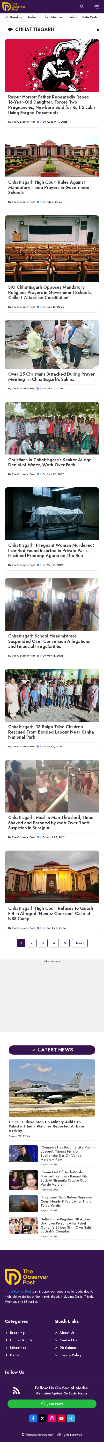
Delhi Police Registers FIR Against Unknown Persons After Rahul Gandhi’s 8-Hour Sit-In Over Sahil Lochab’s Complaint (66, 1225)
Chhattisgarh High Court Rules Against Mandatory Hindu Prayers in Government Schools (49, 187)
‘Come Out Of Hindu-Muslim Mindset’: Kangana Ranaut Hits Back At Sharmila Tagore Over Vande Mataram (64, 1178)
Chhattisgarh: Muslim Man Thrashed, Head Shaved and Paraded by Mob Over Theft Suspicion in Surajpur (51, 822)
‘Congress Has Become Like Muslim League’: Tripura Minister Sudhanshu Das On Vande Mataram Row (68, 1153)
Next (80, 943)
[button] (82, 7)
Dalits (72, 17)
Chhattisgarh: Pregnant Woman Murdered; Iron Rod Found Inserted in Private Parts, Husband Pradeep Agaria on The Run (51, 550)
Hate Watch (91, 17)
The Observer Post (23, 122)
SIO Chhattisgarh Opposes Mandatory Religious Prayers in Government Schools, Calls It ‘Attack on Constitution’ (50, 292)
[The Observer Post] (13, 6)
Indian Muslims (52, 17)
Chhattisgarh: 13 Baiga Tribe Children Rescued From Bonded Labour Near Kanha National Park (51, 732)
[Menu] (96, 7)
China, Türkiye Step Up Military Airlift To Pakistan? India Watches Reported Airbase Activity (46, 1126)
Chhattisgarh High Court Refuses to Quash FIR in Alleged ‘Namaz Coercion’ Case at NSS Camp (50, 913)
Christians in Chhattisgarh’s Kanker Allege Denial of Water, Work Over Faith (50, 462)
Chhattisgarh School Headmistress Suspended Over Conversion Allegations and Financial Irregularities (49, 641)
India (32, 17)
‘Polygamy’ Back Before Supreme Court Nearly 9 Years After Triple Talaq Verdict (66, 1201)
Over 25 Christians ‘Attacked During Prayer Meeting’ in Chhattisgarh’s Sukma (51, 377)
